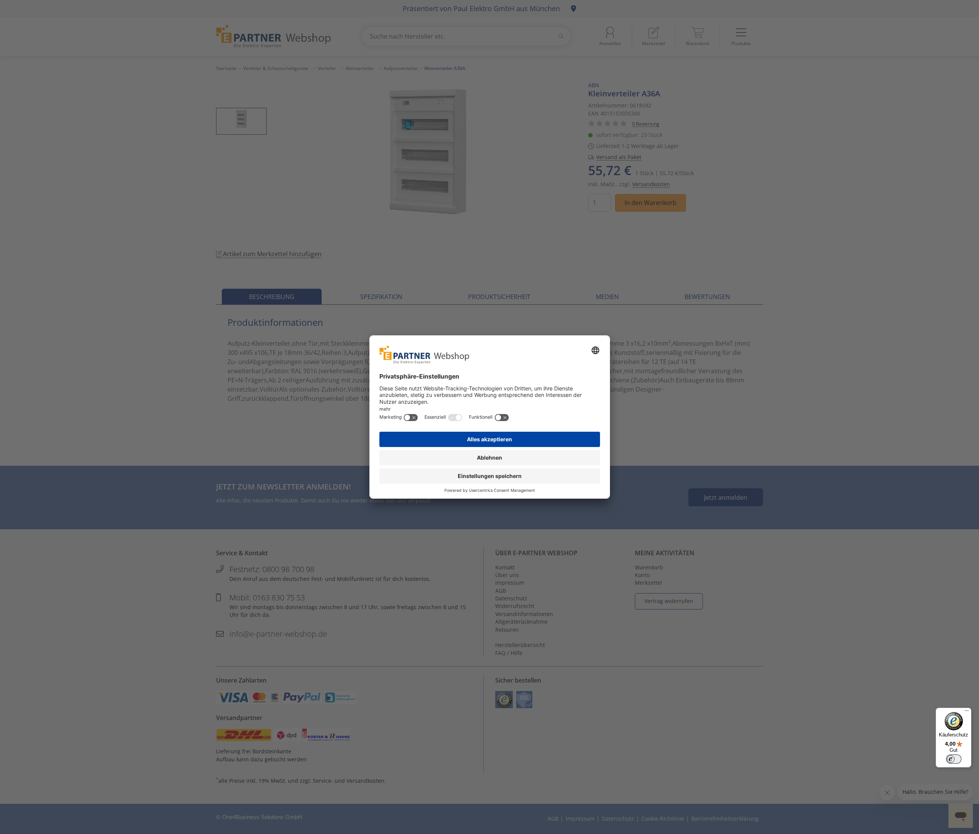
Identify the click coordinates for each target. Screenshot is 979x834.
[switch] (953, 759)
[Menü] (966, 712)
